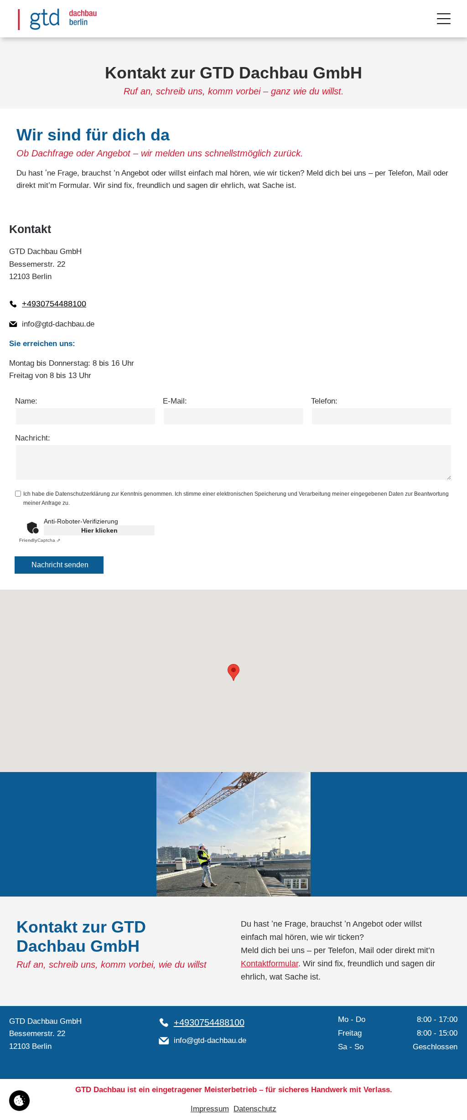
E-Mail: (175, 401)
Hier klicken (99, 530)
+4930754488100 (54, 303)
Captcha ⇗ (39, 540)
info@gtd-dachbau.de (58, 324)
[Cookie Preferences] (19, 1100)
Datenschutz (255, 1108)
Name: (26, 401)
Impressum (210, 1108)
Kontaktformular (269, 963)
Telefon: (324, 401)
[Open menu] (444, 19)
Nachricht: (32, 438)
